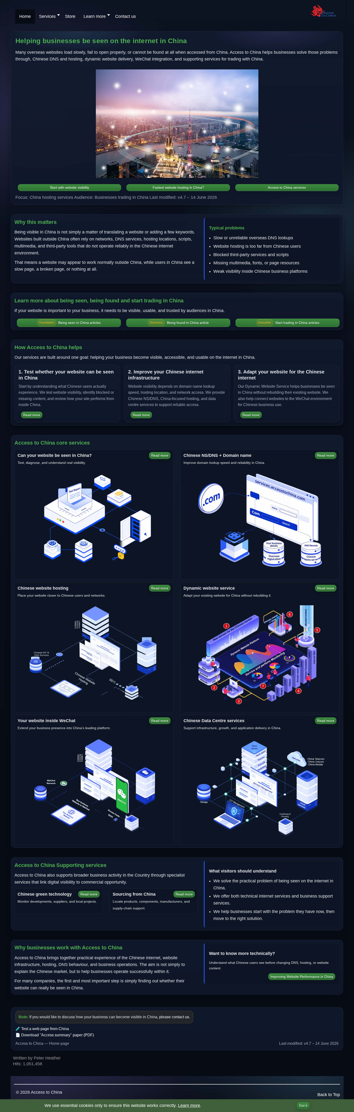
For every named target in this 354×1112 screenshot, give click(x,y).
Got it (303, 1105)
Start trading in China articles (288, 323)
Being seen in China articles (70, 323)
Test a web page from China (45, 1029)
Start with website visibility (69, 187)
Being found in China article (179, 323)
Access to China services (287, 187)
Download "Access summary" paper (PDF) (57, 1035)
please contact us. (174, 1017)
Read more (31, 415)
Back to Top (328, 1094)
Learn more (189, 1105)
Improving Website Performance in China (301, 977)
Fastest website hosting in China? (178, 187)
